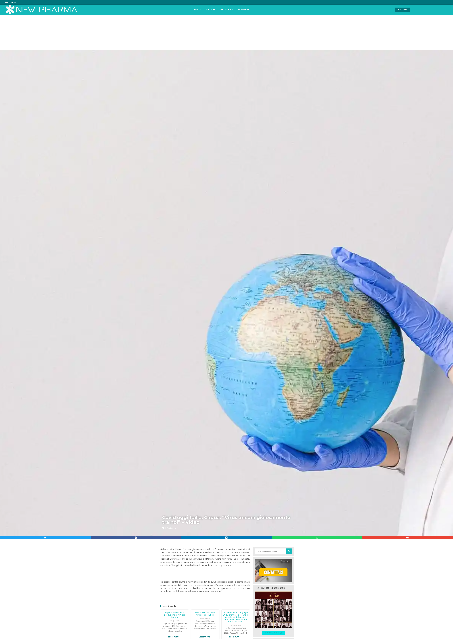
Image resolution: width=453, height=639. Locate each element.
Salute (197, 10)
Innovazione (243, 10)
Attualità (210, 10)
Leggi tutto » (174, 637)
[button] (45, 537)
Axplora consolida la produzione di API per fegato (174, 615)
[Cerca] (289, 551)
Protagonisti (226, 10)
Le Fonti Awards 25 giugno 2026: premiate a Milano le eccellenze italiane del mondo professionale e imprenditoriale (235, 617)
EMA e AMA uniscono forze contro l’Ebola (205, 614)
